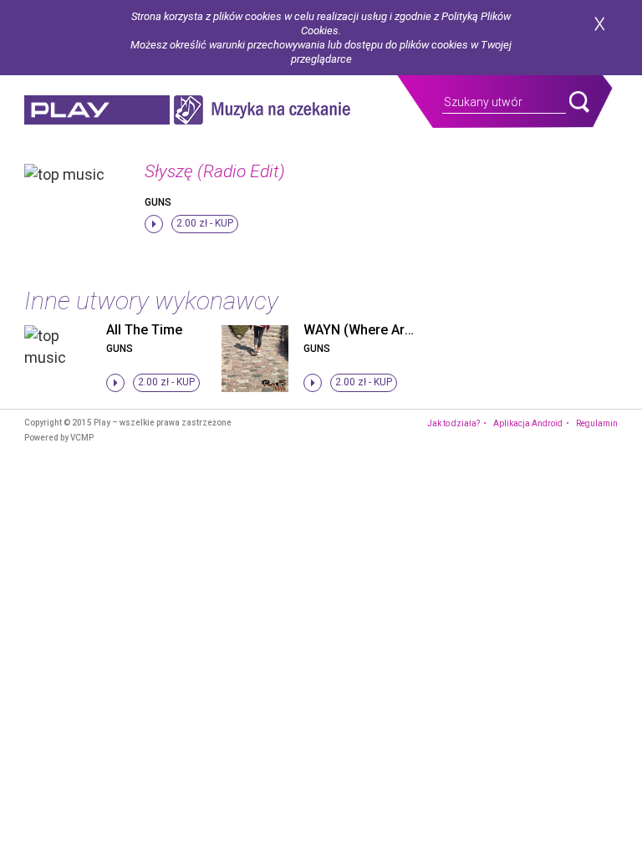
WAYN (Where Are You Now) (389, 330)
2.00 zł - (204, 223)
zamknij (599, 24)
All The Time (144, 330)
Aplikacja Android (528, 423)
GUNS (158, 202)
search (579, 102)
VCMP (82, 437)
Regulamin (597, 423)
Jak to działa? (453, 423)
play (97, 110)
